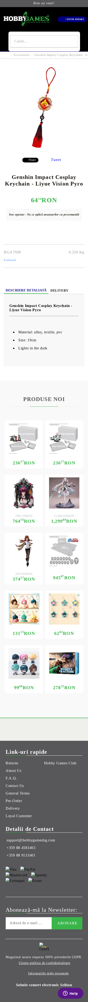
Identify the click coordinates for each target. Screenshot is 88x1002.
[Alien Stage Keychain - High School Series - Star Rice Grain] (64, 609)
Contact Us (15, 786)
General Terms (18, 793)
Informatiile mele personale (48, 973)
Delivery (59, 290)
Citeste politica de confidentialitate (44, 963)
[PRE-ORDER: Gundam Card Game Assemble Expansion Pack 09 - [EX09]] (64, 438)
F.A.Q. (11, 778)
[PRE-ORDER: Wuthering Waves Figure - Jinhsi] (64, 493)
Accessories (21, 55)
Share (32, 159)
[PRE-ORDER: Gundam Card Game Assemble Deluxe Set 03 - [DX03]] (64, 551)
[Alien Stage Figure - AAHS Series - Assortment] (23, 663)
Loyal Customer (19, 816)
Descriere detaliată (26, 290)
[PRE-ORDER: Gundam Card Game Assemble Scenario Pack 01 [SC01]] (23, 438)
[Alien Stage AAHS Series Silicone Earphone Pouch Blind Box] (23, 609)
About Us (14, 771)
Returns (12, 763)
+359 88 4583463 (74, 19)
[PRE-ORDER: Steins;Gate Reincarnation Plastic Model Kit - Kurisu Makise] (23, 551)
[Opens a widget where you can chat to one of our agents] (70, 994)
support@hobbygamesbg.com (31, 840)
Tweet (56, 160)
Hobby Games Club (60, 763)
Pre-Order (14, 801)
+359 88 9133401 (21, 855)
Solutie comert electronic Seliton (44, 985)
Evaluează (10, 260)
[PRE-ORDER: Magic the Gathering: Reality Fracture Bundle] (64, 663)
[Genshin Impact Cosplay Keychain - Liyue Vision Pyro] (44, 150)
